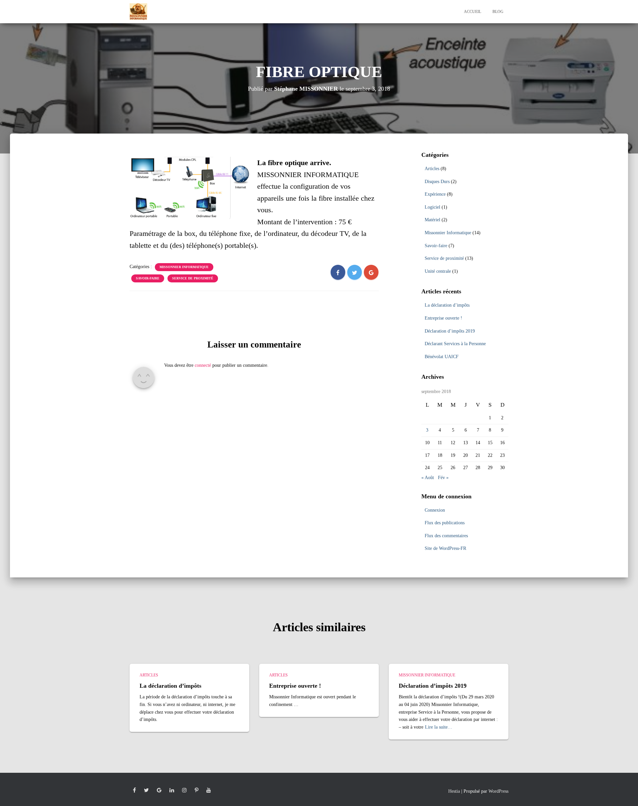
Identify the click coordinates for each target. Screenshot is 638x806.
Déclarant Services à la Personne (455, 343)
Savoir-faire (148, 278)
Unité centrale (438, 271)
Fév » (443, 477)
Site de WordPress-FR (445, 548)
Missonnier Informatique (184, 267)
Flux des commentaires (446, 535)
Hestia (454, 791)
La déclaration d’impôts (447, 305)
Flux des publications (445, 522)
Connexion (435, 510)
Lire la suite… (438, 727)
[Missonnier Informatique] (138, 11)
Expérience (435, 194)
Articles (432, 168)
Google (159, 790)
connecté (203, 365)
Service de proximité (192, 278)
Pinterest (196, 790)
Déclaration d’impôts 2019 (450, 331)
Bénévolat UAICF (442, 356)
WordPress (498, 791)
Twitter (146, 790)
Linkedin (171, 790)
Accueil (472, 11)
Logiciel (432, 207)
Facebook (134, 790)
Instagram (184, 790)
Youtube (208, 790)
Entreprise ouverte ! (443, 318)
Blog (497, 11)
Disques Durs (437, 181)
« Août (427, 477)
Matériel (432, 219)
